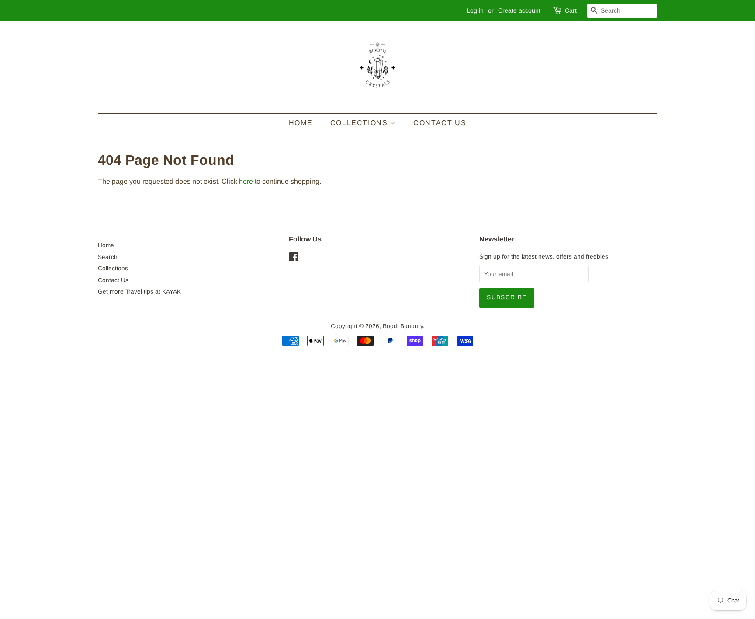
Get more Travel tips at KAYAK (139, 291)
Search (108, 257)
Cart (571, 10)
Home (300, 122)
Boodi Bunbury (403, 326)
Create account (519, 10)
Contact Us (439, 122)
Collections (360, 122)
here (246, 181)
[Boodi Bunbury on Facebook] (294, 258)
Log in (475, 10)
